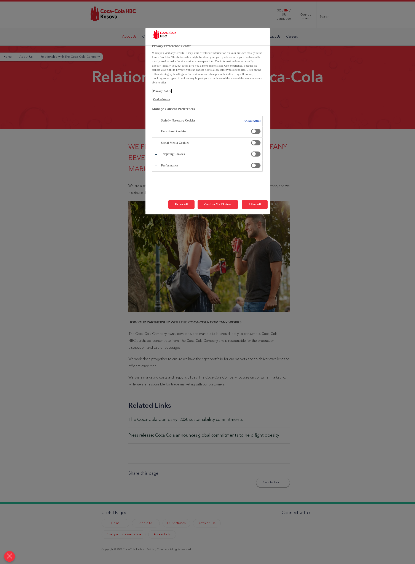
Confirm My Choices (217, 204)
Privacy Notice (162, 91)
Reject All (181, 204)
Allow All (255, 204)
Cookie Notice (161, 99)
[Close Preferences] (9, 556)
